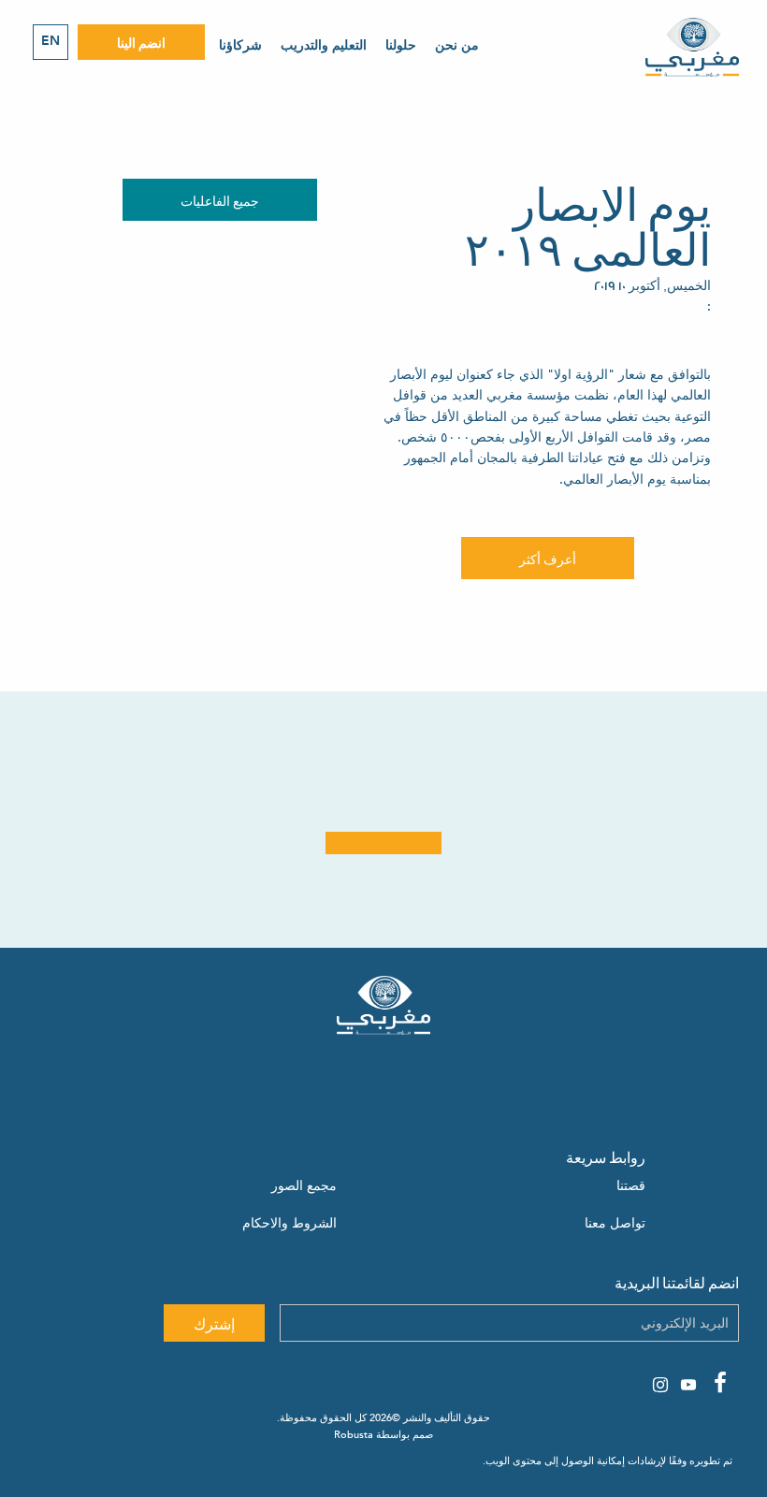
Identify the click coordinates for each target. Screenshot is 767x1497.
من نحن (457, 45)
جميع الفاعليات (220, 200)
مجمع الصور (304, 1186)
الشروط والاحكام (289, 1223)
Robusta (353, 1435)
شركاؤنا (240, 45)
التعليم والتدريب (324, 45)
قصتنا (630, 1186)
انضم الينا (141, 41)
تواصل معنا (615, 1223)
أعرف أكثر (547, 558)
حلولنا (400, 45)
